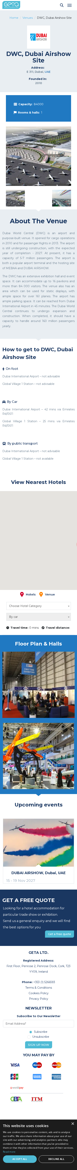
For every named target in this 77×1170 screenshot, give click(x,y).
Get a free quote (59, 934)
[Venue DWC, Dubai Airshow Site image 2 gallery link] (38, 756)
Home (13, 18)
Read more (9, 1151)
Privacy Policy (38, 999)
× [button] (72, 1123)
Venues (28, 18)
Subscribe (40, 1032)
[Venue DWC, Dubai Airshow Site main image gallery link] (38, 685)
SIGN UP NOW (38, 1045)
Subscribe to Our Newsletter (38, 1016)
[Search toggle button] (62, 5)
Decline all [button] (56, 1159)
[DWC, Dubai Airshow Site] (38, 156)
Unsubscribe (40, 1036)
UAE (48, 72)
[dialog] (38, 1145)
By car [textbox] (13, 617)
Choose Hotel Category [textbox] (25, 606)
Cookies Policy (39, 993)
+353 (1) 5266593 (44, 982)
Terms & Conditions (38, 987)
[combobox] (38, 606)
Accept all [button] (19, 1159)
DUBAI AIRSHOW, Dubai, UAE (38, 873)
